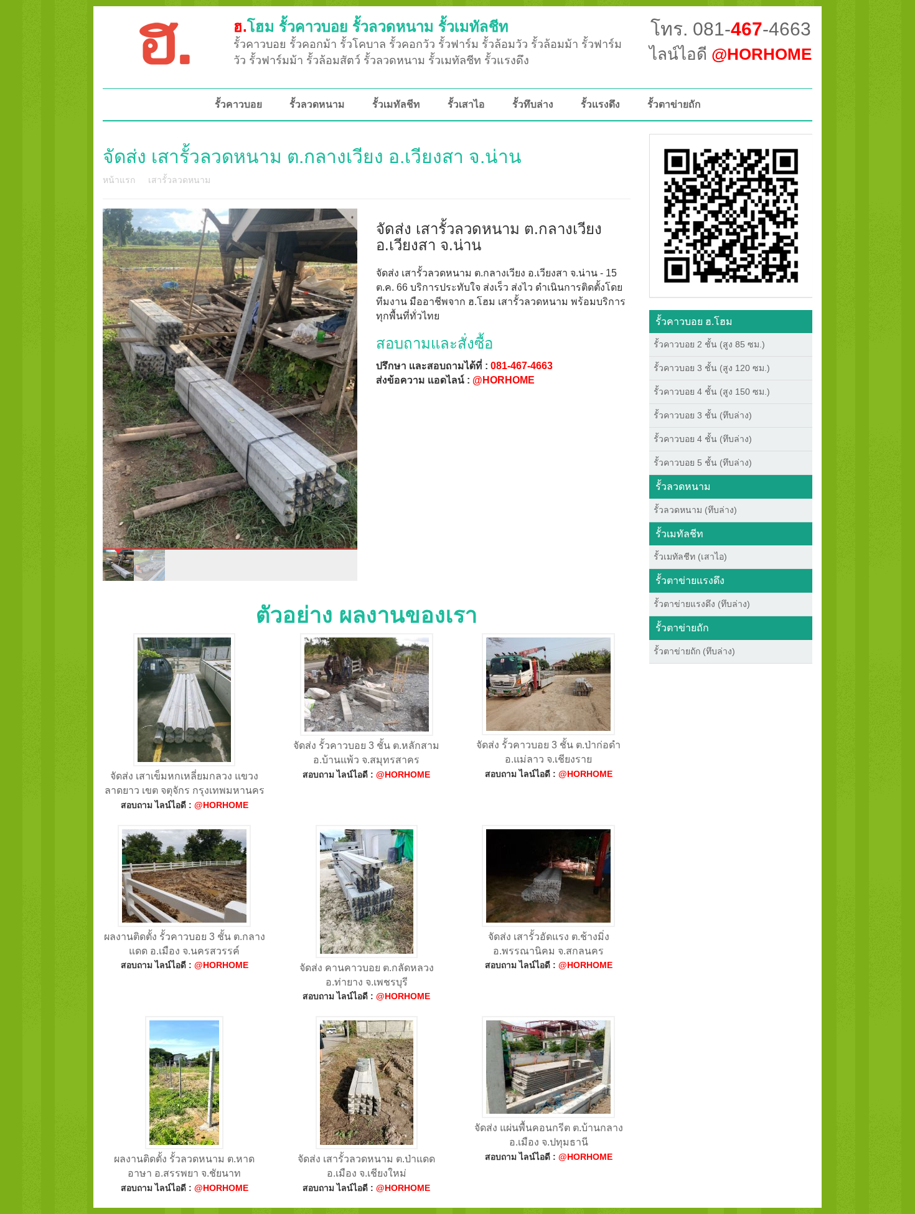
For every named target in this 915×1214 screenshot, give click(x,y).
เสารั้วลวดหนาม (179, 180)
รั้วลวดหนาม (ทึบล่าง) (695, 510)
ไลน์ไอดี (730, 54)
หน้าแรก (119, 180)
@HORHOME (503, 380)
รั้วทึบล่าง (532, 104)
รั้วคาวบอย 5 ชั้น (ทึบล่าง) (703, 463)
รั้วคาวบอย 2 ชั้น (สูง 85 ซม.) (709, 344)
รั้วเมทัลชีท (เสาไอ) (690, 557)
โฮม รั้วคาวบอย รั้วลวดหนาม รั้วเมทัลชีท (371, 26)
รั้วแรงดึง (600, 104)
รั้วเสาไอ (466, 104)
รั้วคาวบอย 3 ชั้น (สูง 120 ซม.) (712, 368)
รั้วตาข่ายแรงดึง (690, 580)
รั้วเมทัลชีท (396, 104)
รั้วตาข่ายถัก (674, 104)
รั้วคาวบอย (238, 104)
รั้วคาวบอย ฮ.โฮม (694, 321)
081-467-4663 (521, 365)
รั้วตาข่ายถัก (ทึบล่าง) (694, 651)
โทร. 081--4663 (730, 29)
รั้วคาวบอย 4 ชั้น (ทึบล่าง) (703, 439)
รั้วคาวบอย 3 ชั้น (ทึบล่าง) (703, 415)
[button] (731, 215)
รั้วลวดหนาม (317, 104)
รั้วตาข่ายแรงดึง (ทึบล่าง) (702, 604)
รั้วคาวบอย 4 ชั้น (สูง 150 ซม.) (712, 392)
